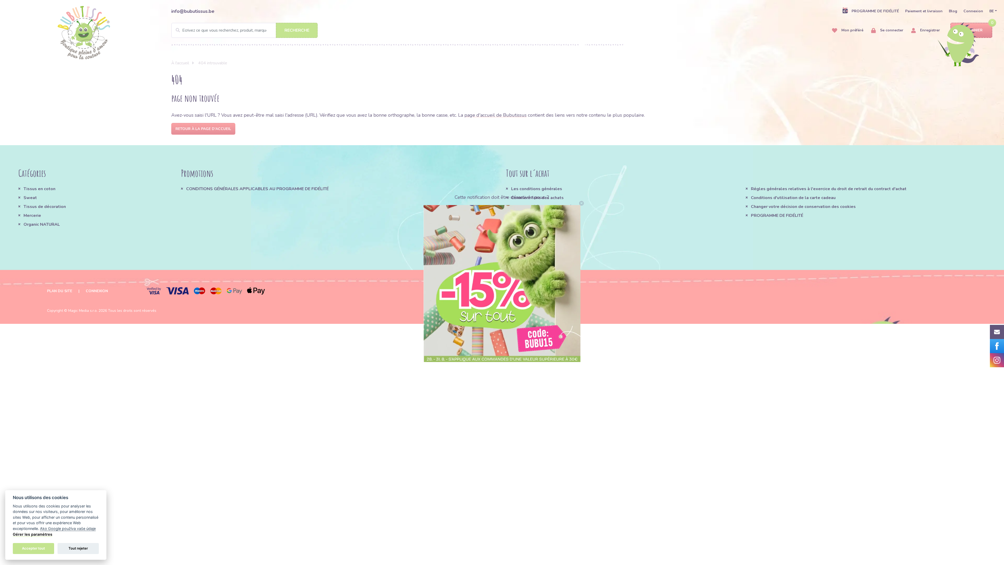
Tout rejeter (78, 548)
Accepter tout (33, 548)
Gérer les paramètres (32, 534)
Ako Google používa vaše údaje (68, 528)
